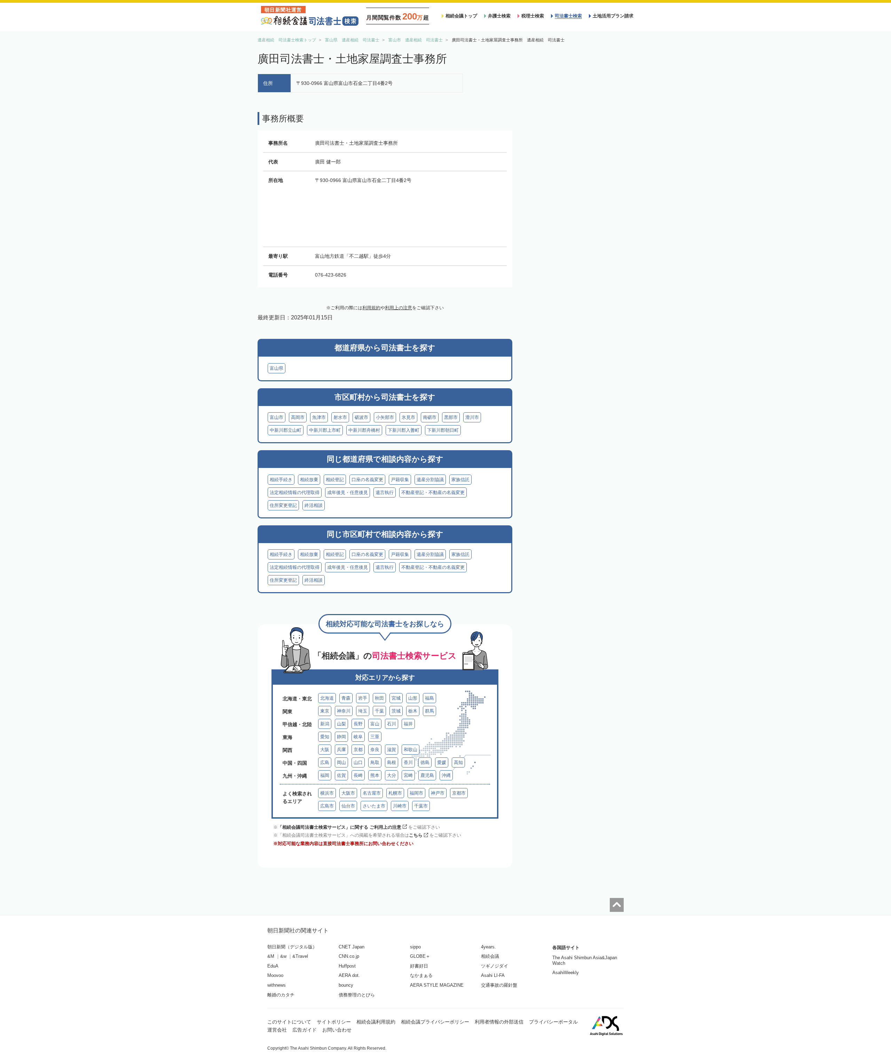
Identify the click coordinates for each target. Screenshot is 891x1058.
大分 (391, 775)
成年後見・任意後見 (347, 492)
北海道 (327, 698)
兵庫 (341, 749)
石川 (391, 723)
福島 (429, 698)
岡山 (341, 762)
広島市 (327, 806)
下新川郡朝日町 (443, 430)
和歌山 (410, 749)
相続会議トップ (461, 15)
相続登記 (335, 479)
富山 (374, 723)
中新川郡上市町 (325, 430)
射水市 (340, 417)
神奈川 (343, 711)
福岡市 (416, 793)
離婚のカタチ (280, 994)
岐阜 (358, 736)
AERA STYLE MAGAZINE (437, 985)
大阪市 (348, 793)
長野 (358, 723)
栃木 (412, 711)
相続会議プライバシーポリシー (435, 1022)
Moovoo (275, 975)
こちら (416, 835)
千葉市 (421, 806)
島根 (391, 762)
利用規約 (371, 307)
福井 (408, 723)
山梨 (341, 723)
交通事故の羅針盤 (499, 985)
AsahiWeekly (565, 972)
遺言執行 (385, 492)
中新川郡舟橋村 (364, 430)
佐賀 (341, 775)
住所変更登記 (283, 505)
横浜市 (327, 793)
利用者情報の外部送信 (499, 1022)
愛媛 (441, 762)
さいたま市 (374, 806)
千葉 (379, 711)
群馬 (429, 711)
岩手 (362, 698)
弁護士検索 (499, 15)
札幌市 (395, 793)
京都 (358, 749)
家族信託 (460, 479)
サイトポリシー (334, 1022)
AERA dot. (349, 975)
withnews (276, 985)
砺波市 (361, 417)
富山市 (276, 417)
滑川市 (472, 417)
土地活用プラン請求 (613, 15)
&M (270, 956)
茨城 (396, 711)
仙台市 (348, 806)
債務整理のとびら (357, 994)
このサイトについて (289, 1022)
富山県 (276, 368)
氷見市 (408, 417)
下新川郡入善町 (403, 430)
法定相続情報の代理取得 (295, 492)
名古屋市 (372, 793)
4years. (488, 946)
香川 (408, 762)
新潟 (324, 723)
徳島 (424, 762)
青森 (345, 698)
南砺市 (429, 417)
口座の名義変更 (367, 479)
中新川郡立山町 (285, 430)
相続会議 (490, 956)
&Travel (300, 956)
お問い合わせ (337, 1030)
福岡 (324, 775)
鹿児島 (427, 775)
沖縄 (446, 775)
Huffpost (347, 966)
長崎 (358, 775)
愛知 (324, 736)
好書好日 (419, 966)
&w (283, 956)
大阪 (324, 749)
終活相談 (314, 505)
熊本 (374, 775)
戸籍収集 (400, 479)
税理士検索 (532, 15)
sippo (415, 946)
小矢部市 (385, 417)
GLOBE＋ (420, 956)
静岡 (341, 736)
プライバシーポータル (553, 1022)
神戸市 (437, 793)
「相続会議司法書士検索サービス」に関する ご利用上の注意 (339, 827)
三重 (374, 736)
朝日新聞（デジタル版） (292, 946)
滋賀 (391, 749)
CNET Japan (351, 946)
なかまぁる (421, 975)
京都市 (459, 793)
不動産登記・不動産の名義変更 (433, 492)
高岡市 (298, 417)
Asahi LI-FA (493, 975)
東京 (324, 711)
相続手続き (281, 479)
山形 (412, 698)
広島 (324, 762)
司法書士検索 (568, 15)
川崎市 (400, 806)
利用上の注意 (398, 307)
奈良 (374, 749)
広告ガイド (304, 1030)
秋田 (379, 698)
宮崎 (408, 775)
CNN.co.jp (349, 956)
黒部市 (451, 417)
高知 (458, 762)
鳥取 (374, 762)
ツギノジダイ (494, 966)
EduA (272, 966)
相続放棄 (309, 479)
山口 (358, 762)
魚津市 (319, 417)
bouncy (346, 985)
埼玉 (362, 711)
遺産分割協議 (430, 479)
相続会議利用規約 (375, 1022)
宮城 (396, 698)
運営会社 (277, 1030)
